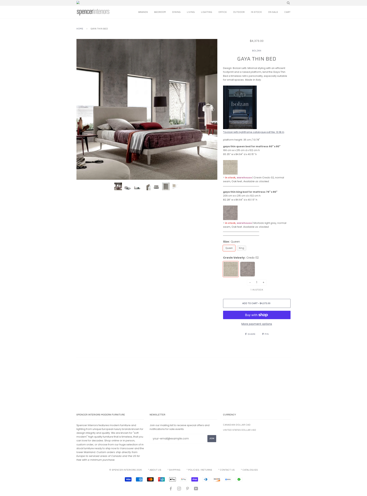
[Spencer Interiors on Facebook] (171, 489)
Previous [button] (82, 109)
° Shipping (174, 470)
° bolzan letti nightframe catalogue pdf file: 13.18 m (253, 132)
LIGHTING (206, 12)
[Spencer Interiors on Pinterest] (188, 489)
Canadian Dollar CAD (237, 425)
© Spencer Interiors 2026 (125, 470)
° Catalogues (249, 470)
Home (79, 29)
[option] (146, 109)
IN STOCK (256, 12)
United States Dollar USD (239, 430)
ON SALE (273, 12)
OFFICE (222, 12)
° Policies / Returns (199, 470)
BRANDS (143, 12)
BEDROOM (160, 12)
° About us (154, 470)
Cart (287, 12)
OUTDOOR (239, 12)
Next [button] (210, 109)
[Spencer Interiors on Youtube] (196, 489)
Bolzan (256, 51)
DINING (176, 12)
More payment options (256, 324)
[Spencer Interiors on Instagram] (179, 489)
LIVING (191, 12)
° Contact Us (226, 470)
